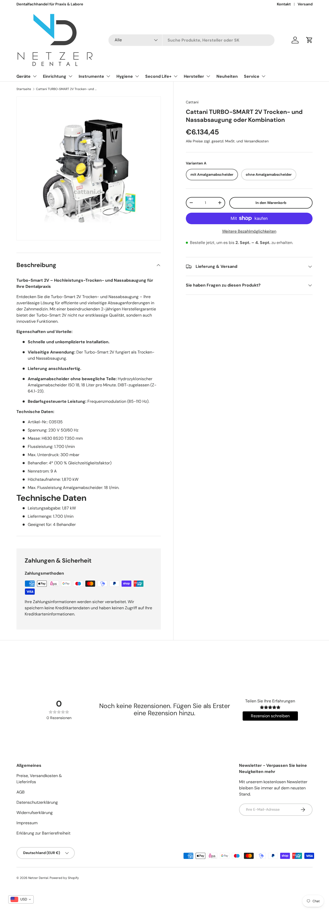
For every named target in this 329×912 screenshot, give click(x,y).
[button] (309, 40)
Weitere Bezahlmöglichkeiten (249, 231)
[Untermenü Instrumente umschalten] (108, 76)
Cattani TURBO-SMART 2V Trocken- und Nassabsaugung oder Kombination (67, 89)
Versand (305, 4)
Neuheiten (227, 76)
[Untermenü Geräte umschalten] (35, 76)
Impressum (27, 823)
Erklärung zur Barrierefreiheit (43, 833)
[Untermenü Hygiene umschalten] (137, 76)
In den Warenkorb (270, 202)
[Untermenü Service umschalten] (263, 76)
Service (251, 76)
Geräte (23, 76)
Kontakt (284, 4)
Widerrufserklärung (34, 812)
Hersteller (194, 76)
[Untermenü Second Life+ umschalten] (175, 76)
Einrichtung (54, 76)
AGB (20, 792)
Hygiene (124, 76)
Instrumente (91, 76)
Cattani (192, 102)
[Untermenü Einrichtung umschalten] (70, 76)
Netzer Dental (38, 878)
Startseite (23, 89)
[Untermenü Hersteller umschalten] (208, 76)
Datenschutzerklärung (37, 802)
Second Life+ (158, 76)
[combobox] (191, 40)
